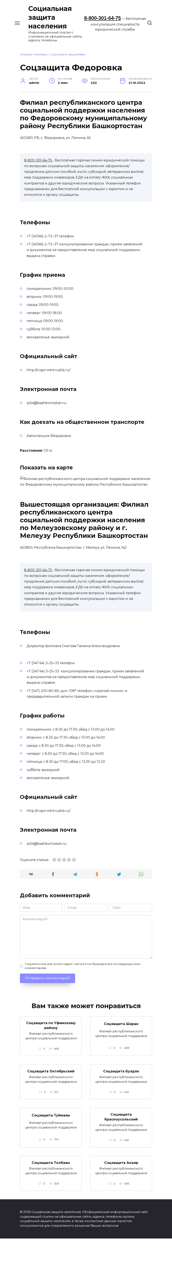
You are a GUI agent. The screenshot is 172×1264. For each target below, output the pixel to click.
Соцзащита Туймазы (51, 1115)
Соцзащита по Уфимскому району (51, 1025)
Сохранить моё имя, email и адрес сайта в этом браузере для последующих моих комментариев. (82, 966)
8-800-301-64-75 (102, 18)
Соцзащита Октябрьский (50, 1071)
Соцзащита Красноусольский (121, 1116)
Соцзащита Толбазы (51, 1163)
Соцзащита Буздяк (121, 1071)
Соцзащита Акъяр (121, 1163)
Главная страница (33, 54)
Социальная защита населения (50, 17)
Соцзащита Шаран (121, 1024)
